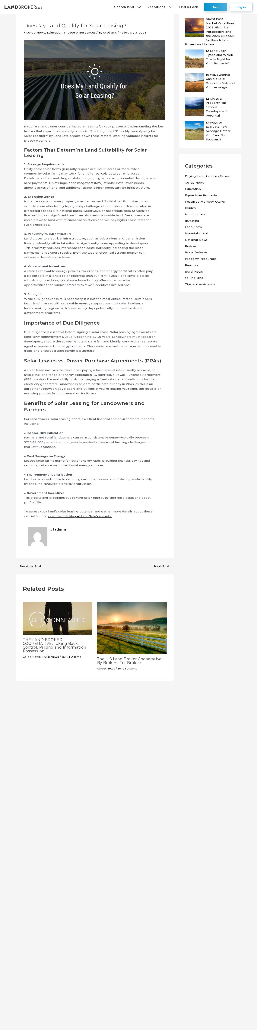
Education (54, 32)
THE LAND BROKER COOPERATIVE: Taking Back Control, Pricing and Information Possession (54, 645)
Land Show (193, 227)
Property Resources (80, 32)
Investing (192, 221)
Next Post (163, 566)
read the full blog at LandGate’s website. (80, 516)
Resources (156, 7)
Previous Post (28, 566)
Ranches (191, 265)
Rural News (50, 657)
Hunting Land (195, 214)
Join (216, 7)
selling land (194, 278)
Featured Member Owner (205, 201)
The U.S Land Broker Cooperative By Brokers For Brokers (129, 661)
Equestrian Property (201, 195)
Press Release (196, 252)
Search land (124, 7)
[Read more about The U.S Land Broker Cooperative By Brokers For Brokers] (132, 628)
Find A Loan (188, 7)
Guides (190, 208)
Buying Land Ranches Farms (207, 176)
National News (196, 240)
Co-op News (35, 32)
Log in (241, 7)
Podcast (191, 246)
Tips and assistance (200, 284)
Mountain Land (196, 233)
